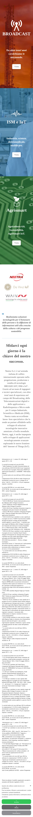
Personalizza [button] (16, 813)
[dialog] (16, 800)
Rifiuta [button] (16, 807)
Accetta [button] (16, 802)
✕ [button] (30, 786)
